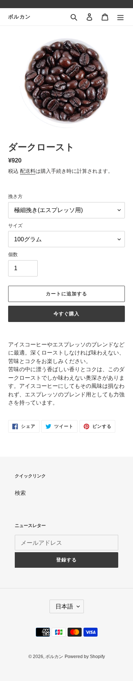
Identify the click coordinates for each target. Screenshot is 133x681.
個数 (13, 254)
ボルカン (19, 17)
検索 (20, 493)
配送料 (27, 171)
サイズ (15, 225)
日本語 (64, 606)
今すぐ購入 (66, 313)
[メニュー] (120, 17)
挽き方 (15, 196)
